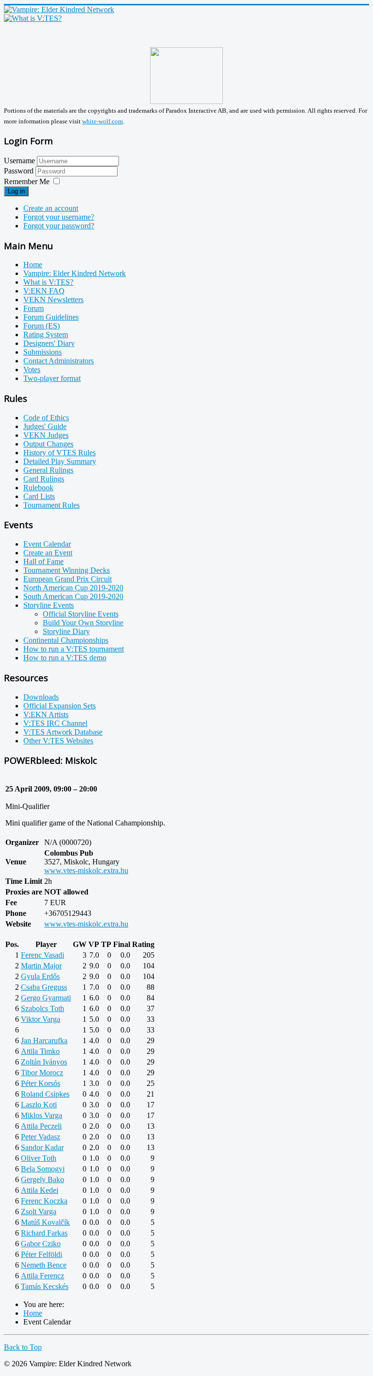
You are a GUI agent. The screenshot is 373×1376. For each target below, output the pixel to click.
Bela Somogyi (43, 1169)
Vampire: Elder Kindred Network (74, 273)
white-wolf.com (102, 121)
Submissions (42, 352)
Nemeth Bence (44, 1265)
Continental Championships (65, 640)
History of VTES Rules (59, 452)
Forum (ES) (41, 326)
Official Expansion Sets (59, 706)
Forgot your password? (58, 226)
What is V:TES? (48, 282)
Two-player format (52, 378)
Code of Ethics (46, 417)
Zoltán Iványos (44, 1062)
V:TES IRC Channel (55, 723)
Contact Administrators (58, 361)
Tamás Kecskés (44, 1286)
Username (19, 160)
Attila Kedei (39, 1190)
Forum (33, 308)
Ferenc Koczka (44, 1201)
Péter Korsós (40, 1083)
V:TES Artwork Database (62, 732)
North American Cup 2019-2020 (73, 588)
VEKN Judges (45, 435)
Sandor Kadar (42, 1147)
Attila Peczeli (41, 1126)
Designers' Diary (49, 343)
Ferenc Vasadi (42, 955)
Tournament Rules (51, 505)
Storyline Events (48, 605)
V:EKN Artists (45, 714)
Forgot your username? (58, 217)
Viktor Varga (40, 1019)
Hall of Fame (43, 561)
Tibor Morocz (42, 1072)
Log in (16, 191)
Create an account (50, 208)
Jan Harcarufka (44, 1040)
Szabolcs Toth (42, 1008)
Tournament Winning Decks (66, 570)
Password (19, 171)
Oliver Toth (38, 1158)
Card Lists (39, 496)
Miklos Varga (41, 1115)
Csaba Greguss (44, 987)
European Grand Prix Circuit (67, 579)
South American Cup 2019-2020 (73, 596)
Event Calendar (47, 544)
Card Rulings (43, 479)
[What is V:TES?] (33, 18)
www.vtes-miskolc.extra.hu (86, 870)
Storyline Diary (66, 631)
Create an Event (47, 553)
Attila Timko (40, 1051)
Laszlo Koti (39, 1105)
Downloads (41, 697)
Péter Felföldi (41, 1254)
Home (32, 264)
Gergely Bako (42, 1179)
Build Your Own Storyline (83, 623)
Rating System (45, 334)
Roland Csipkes (45, 1094)
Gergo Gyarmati (46, 998)
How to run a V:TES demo (64, 658)
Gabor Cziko (41, 1243)
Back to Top (23, 1347)
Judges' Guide (45, 426)
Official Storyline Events (81, 614)
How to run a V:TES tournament (73, 649)
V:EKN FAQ (44, 291)
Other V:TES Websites (58, 741)
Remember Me (27, 181)
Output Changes (48, 444)
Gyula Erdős (40, 976)
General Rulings (48, 470)
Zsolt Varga (38, 1211)
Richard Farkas (44, 1233)
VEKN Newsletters (53, 299)
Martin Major (41, 966)
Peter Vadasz (40, 1137)
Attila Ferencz (42, 1276)
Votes (31, 369)
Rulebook (38, 487)
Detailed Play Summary (59, 461)
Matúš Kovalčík (45, 1222)
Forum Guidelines (51, 317)
